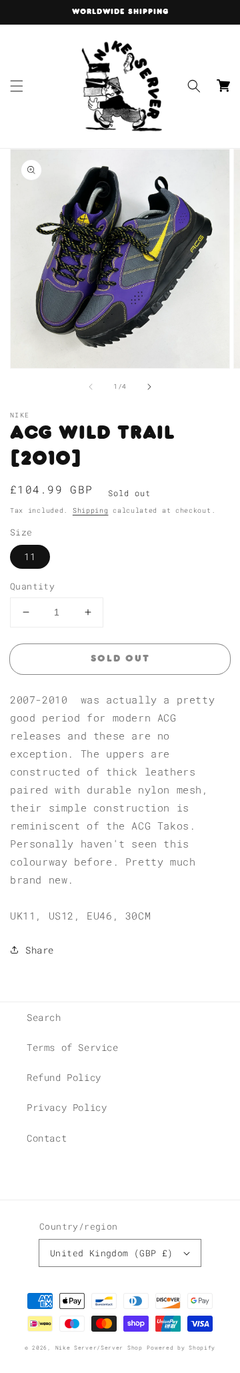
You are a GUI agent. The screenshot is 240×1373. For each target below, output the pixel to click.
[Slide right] (149, 386)
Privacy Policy (67, 1107)
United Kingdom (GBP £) (111, 1253)
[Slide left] (90, 386)
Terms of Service (73, 1047)
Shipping (91, 510)
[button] (16, 86)
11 (30, 556)
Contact (47, 1138)
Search (44, 1017)
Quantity (32, 586)
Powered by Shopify (181, 1347)
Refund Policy (64, 1077)
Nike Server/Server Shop (99, 1347)
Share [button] (39, 950)
